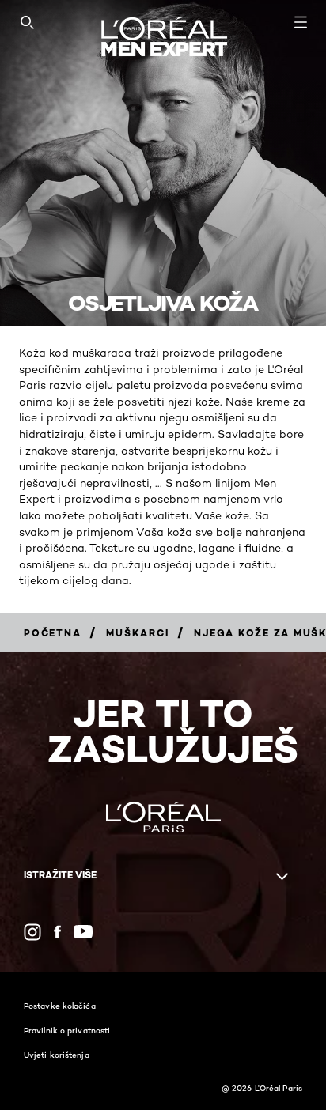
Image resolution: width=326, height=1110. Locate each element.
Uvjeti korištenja (56, 1054)
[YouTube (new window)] (83, 931)
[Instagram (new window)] (32, 932)
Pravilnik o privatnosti (67, 1030)
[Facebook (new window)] (57, 931)
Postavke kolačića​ (60, 1005)
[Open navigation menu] (300, 22)
